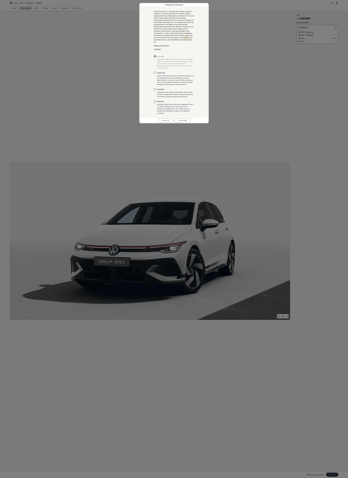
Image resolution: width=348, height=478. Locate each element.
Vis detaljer (157, 49)
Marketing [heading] (160, 101)
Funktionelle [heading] (161, 73)
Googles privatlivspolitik (161, 45)
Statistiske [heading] (160, 89)
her (186, 37)
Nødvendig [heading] (160, 56)
